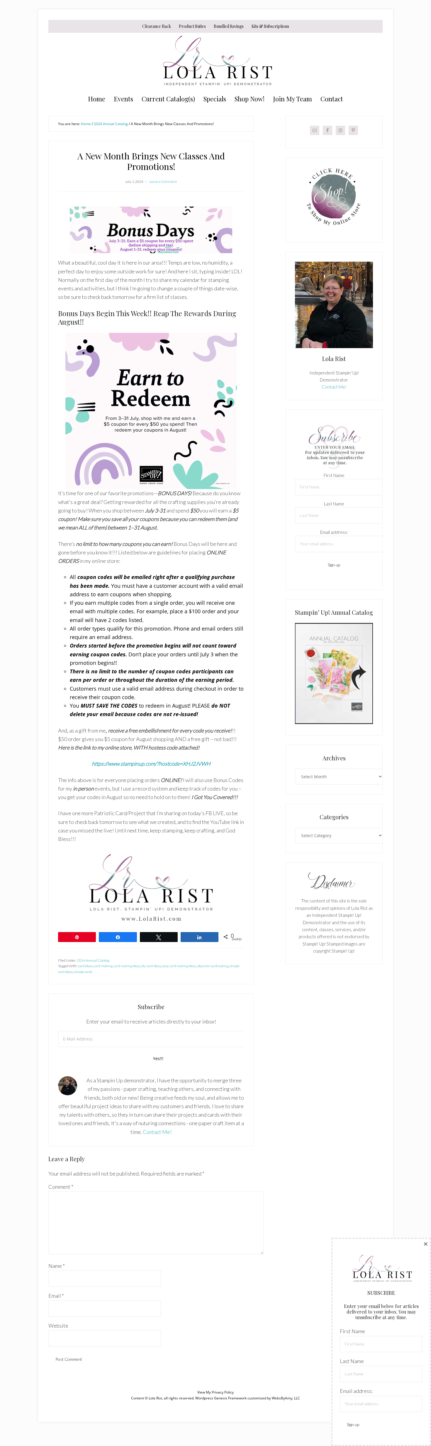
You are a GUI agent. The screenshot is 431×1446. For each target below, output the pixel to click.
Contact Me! (157, 1132)
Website (58, 1325)
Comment (60, 1186)
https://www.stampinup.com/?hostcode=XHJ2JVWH (151, 763)
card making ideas (126, 966)
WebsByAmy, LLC (286, 1398)
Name (56, 1266)
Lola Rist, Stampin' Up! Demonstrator (215, 62)
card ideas (85, 966)
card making (103, 966)
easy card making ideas (179, 966)
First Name (334, 475)
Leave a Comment (163, 181)
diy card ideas (151, 966)
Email (56, 1295)
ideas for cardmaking (212, 966)
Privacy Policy (223, 1392)
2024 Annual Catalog (93, 960)
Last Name (334, 503)
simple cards (83, 972)
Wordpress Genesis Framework (221, 1398)
